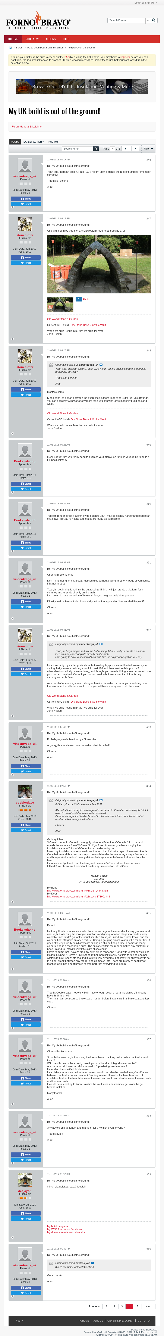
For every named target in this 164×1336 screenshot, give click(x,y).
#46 (148, 159)
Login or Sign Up (144, 2)
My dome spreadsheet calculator (66, 1232)
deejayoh (25, 1191)
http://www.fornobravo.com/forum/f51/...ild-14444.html (77, 890)
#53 (148, 727)
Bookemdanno (24, 461)
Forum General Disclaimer (27, 126)
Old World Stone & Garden (62, 319)
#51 (148, 562)
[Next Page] (135, 148)
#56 (148, 980)
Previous (94, 1306)
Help (66, 39)
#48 (148, 350)
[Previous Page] (125, 148)
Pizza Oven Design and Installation (45, 47)
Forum (19, 47)
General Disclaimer (120, 1320)
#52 (148, 629)
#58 (148, 1115)
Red (18, 1320)
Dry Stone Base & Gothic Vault (88, 325)
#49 (148, 444)
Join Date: (19, 189)
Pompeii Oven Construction (82, 47)
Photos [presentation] (53, 141)
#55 (148, 913)
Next (148, 1306)
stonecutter (24, 235)
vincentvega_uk (25, 176)
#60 (148, 1248)
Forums (13, 39)
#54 (148, 786)
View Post (101, 365)
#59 (148, 1174)
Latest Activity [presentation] (33, 141)
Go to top (144, 1320)
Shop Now (32, 39)
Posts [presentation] (15, 141)
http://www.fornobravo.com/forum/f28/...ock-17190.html (78, 896)
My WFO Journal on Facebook (64, 1229)
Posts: (22, 192)
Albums (51, 39)
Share (27, 198)
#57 (148, 1039)
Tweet (27, 203)
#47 (148, 218)
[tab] (15, 141)
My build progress (57, 1226)
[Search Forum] (154, 20)
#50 (148, 503)
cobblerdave (25, 802)
